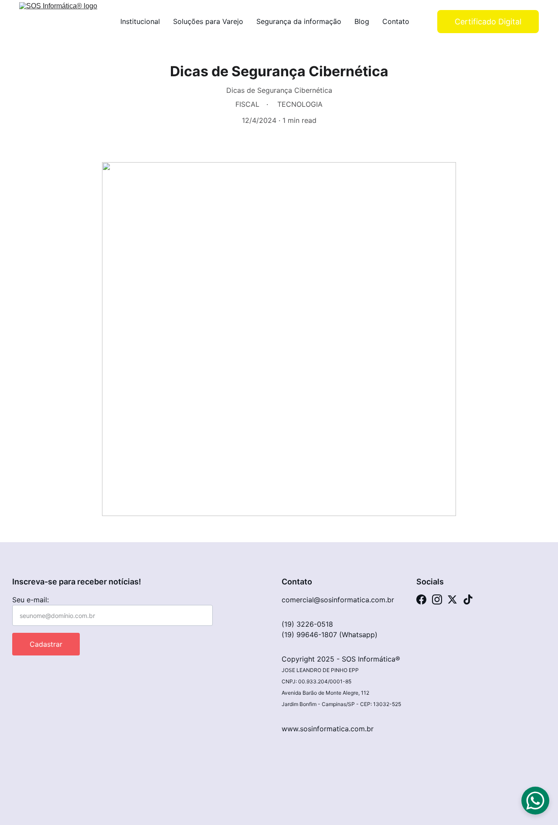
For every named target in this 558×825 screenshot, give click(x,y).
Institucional (140, 21)
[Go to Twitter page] (452, 599)
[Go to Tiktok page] (468, 599)
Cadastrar (46, 644)
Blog (361, 21)
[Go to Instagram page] (437, 599)
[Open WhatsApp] (535, 801)
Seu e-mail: (30, 599)
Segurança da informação (298, 21)
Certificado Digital (488, 21)
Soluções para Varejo (208, 21)
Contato (395, 21)
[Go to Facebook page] (421, 599)
